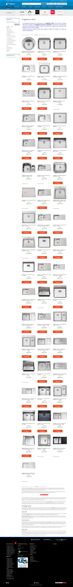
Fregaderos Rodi (9, 561)
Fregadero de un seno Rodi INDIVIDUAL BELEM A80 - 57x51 (29, 250)
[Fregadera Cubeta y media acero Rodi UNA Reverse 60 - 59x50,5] (60, 391)
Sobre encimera (9, 30)
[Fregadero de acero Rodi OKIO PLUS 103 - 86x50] (44, 118)
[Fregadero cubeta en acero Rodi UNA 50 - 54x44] (60, 118)
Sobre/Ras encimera (10, 31)
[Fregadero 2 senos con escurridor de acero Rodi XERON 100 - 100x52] (60, 416)
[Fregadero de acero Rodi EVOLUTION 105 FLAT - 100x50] (60, 217)
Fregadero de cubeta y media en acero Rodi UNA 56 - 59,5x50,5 (28, 349)
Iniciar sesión (37, 0)
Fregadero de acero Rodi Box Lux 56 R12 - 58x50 (28, 424)
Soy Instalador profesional (34, 561)
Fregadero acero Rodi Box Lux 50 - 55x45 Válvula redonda (59, 101)
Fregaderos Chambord (10, 563)
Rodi (7, 51)
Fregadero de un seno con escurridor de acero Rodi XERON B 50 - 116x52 (29, 399)
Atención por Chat (33, 560)
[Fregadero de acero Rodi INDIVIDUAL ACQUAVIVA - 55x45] (60, 168)
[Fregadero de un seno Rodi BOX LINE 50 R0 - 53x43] (60, 143)
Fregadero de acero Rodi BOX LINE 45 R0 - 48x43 (44, 151)
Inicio (7, 17)
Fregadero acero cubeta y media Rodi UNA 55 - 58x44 (59, 325)
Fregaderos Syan (9, 559)
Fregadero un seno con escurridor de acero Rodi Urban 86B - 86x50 (28, 151)
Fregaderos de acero (10, 545)
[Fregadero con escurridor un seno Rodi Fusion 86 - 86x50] (44, 267)
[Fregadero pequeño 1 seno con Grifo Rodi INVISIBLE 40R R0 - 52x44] (29, 440)
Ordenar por (24, 34)
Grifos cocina (50, 6)
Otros (8, 8)
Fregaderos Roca (9, 566)
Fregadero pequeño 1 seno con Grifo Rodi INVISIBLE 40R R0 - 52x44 (28, 449)
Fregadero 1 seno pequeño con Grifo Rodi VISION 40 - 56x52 (43, 449)
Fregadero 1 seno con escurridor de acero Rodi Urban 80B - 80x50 (28, 126)
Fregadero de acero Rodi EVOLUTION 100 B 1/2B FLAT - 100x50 (59, 275)
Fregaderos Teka (9, 560)
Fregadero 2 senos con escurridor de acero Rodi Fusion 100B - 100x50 (43, 325)
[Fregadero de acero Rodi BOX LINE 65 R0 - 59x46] (44, 366)
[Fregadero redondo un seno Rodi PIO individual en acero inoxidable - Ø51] (29, 44)
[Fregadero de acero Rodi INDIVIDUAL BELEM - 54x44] (60, 44)
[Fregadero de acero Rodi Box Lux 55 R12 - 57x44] (44, 391)
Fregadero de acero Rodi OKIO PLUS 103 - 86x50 (43, 126)
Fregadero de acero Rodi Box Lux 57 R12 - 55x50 (59, 300)
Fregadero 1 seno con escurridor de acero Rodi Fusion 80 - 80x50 (59, 250)
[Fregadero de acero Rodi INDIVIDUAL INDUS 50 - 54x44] (44, 93)
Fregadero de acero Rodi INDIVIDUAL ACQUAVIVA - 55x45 (59, 176)
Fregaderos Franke (10, 572)
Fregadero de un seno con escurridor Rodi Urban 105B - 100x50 (43, 201)
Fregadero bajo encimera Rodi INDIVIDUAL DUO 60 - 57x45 (27, 176)
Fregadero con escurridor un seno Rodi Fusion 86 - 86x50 (44, 275)
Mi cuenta (7, 0)
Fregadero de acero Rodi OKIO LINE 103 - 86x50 (28, 77)
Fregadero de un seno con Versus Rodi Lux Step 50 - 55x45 (44, 300)
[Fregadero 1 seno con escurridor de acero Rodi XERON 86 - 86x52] (29, 316)
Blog (34, 0)
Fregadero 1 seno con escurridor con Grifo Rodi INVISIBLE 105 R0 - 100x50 (28, 473)
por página (44, 34)
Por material (23, 6)
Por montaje (17, 6)
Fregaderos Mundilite (10, 571)
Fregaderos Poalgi (9, 558)
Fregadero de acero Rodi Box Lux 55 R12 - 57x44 (43, 399)
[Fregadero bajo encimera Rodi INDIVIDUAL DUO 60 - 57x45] (29, 168)
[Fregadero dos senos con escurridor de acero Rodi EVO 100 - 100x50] (60, 366)
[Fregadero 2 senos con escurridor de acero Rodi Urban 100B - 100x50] (44, 217)
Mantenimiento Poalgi (10, 577)
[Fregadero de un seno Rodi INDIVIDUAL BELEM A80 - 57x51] (29, 242)
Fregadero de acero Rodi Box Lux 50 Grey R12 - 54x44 (43, 424)
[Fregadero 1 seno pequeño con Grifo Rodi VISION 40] (44, 440)
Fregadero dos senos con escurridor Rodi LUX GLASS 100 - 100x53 (59, 449)
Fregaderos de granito (10, 548)
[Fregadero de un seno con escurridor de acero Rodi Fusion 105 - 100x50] (29, 292)
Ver (34, 34)
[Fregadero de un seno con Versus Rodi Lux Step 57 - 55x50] (29, 366)
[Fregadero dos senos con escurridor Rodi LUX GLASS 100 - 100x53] (60, 440)
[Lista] (37, 35)
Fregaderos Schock (10, 565)
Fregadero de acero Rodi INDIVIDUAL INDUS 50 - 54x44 (43, 101)
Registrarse (32, 557)
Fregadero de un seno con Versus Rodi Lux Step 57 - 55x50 (28, 374)
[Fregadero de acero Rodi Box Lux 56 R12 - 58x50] (29, 416)
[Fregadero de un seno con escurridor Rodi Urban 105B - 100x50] (44, 192)
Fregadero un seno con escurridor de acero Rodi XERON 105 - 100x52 (43, 349)
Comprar (26, 59)
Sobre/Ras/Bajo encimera (10, 32)
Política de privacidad (33, 545)
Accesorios (44, 6)
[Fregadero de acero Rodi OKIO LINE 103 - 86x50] (29, 68)
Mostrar (40, 34)
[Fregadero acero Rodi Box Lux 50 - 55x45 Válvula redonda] (60, 93)
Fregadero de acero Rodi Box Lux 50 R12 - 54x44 (28, 275)
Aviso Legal (32, 546)
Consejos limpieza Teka (10, 578)
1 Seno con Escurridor (10, 39)
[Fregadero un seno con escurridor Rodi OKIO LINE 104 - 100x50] (60, 68)
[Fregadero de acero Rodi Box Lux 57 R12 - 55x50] (60, 292)
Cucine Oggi (8, 574)
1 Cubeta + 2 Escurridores (10, 35)
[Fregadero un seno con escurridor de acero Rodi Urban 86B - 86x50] (29, 143)
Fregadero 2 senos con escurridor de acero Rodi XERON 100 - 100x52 (59, 424)
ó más (9, 48)
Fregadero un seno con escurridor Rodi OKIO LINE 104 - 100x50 (59, 77)
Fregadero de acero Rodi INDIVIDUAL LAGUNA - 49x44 (43, 52)
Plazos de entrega (33, 547)
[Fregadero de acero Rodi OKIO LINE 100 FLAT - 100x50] (29, 93)
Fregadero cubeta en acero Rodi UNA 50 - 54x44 (59, 126)
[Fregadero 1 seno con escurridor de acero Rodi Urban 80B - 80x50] (29, 118)
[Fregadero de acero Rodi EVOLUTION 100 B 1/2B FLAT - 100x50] (60, 267)
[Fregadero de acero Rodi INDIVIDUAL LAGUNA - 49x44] (44, 44)
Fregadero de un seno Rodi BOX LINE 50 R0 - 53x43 (59, 151)
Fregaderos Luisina (10, 562)
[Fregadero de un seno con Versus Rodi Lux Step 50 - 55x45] (44, 292)
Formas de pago (32, 548)
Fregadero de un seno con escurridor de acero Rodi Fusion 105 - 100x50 (29, 300)
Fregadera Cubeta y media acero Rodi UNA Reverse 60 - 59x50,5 (59, 399)
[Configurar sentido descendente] (31, 35)
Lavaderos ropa (37, 6)
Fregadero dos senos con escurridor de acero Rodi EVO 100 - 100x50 (60, 374)
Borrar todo (17, 24)
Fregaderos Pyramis (10, 564)
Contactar (30, 0)
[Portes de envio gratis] (23, 562)
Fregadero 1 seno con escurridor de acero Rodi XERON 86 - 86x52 (28, 325)
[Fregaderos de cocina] (10, 4)
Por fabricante (10, 6)
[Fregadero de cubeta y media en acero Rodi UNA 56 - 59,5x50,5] (29, 341)
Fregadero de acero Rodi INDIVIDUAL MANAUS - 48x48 (43, 77)
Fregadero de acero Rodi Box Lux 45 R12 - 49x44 (43, 250)
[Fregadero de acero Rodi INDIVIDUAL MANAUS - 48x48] (44, 68)
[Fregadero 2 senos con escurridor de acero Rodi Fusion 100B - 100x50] (44, 316)
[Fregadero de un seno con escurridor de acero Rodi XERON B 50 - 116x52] (29, 391)
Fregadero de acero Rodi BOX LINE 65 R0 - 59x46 (44, 374)
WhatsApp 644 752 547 (24, 551)
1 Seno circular (9, 38)
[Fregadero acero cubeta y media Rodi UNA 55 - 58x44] (60, 316)
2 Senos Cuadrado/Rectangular (11, 44)
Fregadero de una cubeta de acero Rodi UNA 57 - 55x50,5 (28, 225)
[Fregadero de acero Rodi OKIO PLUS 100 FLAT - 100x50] (44, 168)
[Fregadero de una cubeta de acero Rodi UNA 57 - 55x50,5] (29, 217)
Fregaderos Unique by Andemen (10, 568)
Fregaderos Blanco (10, 573)
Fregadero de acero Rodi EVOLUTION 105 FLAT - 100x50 (59, 225)
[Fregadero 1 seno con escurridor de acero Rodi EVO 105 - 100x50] (60, 341)
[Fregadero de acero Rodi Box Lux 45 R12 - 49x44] (44, 242)
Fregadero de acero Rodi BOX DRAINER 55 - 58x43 (29, 201)
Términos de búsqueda (17, 0)
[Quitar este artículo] (19, 21)
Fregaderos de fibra (10, 546)
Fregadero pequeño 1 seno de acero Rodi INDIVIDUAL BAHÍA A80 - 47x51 (59, 201)
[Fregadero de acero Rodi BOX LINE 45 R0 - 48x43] (44, 143)
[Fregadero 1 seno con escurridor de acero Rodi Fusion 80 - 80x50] (60, 242)
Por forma (30, 6)
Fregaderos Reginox (10, 570)
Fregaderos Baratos (59, 6)
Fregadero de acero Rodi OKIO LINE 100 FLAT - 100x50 (28, 101)
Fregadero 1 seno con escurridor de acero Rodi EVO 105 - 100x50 (59, 349)
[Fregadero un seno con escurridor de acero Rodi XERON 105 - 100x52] (44, 341)
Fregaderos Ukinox (10, 569)
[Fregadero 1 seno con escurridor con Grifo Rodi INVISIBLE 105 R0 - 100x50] (29, 465)
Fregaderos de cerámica (10, 547)
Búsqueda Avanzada (25, 0)
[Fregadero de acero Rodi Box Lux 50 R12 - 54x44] (29, 267)
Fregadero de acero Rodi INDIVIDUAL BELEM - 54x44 (59, 52)
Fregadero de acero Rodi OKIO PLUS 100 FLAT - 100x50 (43, 176)
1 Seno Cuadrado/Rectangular (11, 40)
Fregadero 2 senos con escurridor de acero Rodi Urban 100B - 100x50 (43, 225)
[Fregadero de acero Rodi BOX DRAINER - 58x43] (29, 192)
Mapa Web (11, 0)
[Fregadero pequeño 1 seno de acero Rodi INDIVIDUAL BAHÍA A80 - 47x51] (60, 192)
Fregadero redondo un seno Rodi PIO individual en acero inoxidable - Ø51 (28, 52)
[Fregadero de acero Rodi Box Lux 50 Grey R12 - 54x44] (44, 416)
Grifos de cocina (9, 555)
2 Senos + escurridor (10, 43)
